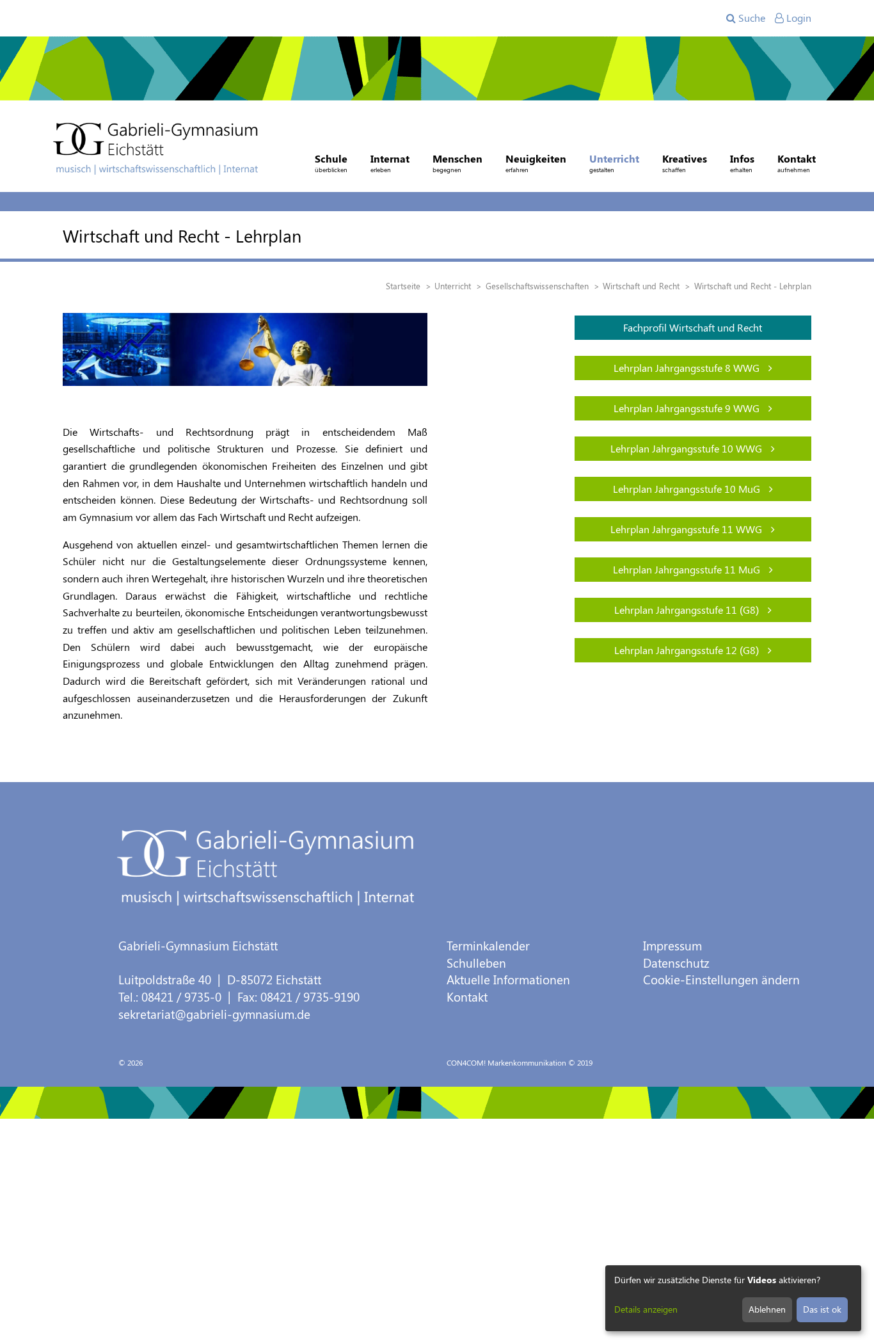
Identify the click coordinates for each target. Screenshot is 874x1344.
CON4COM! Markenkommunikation (506, 1062)
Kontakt (467, 997)
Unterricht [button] (614, 163)
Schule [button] (331, 163)
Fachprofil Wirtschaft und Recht (692, 327)
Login (797, 17)
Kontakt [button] (796, 163)
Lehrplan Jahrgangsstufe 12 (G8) (687, 650)
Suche (750, 17)
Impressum (672, 946)
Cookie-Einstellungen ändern (721, 980)
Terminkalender (488, 946)
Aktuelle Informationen (508, 980)
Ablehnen (767, 1309)
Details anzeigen (646, 1309)
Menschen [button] (457, 163)
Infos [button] (742, 163)
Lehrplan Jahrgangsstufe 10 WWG (687, 448)
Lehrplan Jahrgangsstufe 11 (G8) (687, 609)
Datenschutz (676, 963)
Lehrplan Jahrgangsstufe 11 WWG (687, 529)
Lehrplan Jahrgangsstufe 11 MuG (688, 569)
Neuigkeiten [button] (535, 163)
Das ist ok (822, 1309)
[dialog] (733, 1298)
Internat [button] (389, 163)
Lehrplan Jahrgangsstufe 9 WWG (688, 408)
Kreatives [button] (684, 163)
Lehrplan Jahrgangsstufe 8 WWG (688, 367)
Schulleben (476, 963)
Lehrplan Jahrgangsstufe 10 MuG (688, 488)
